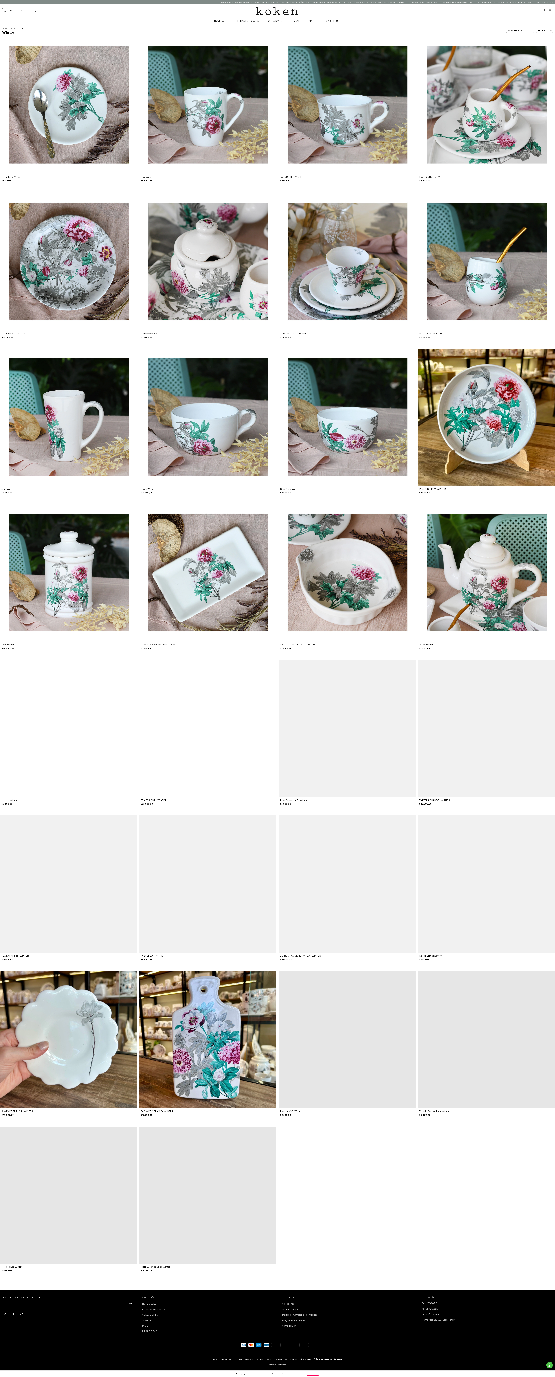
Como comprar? (290, 1326)
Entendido (312, 1374)
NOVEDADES (221, 21)
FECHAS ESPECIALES (247, 21)
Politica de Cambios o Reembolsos (299, 1315)
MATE (312, 21)
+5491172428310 (430, 1309)
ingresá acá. (307, 1359)
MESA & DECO (330, 21)
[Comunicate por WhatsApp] (549, 1365)
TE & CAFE (296, 21)
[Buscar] (35, 10)
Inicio (4, 28)
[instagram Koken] (5, 1314)
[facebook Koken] (14, 1314)
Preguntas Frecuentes (293, 1320)
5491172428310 (429, 1303)
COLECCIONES (275, 21)
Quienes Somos (290, 1309)
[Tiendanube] (278, 1365)
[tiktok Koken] (21, 1314)
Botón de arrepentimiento (329, 1359)
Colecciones (13, 28)
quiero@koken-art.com (433, 1314)
